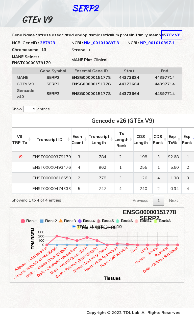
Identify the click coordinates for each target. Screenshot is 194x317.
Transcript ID (49, 139)
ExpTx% (172, 139)
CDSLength (141, 139)
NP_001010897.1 (157, 42)
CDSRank (158, 139)
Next (173, 200)
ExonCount (77, 139)
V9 (19, 139)
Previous (140, 200)
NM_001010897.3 (101, 42)
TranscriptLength (98, 139)
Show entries (31, 108)
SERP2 (85, 8)
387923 (47, 42)
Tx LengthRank (121, 139)
